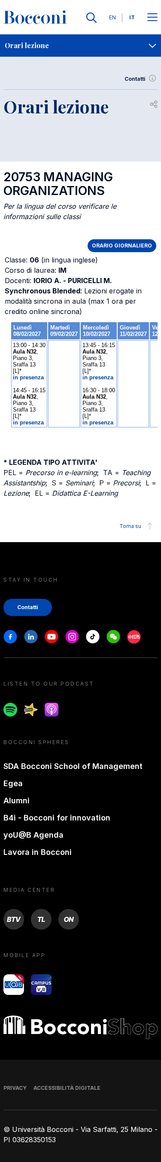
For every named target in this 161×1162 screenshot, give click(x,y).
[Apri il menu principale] (152, 18)
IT (132, 17)
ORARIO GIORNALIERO (122, 245)
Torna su (130, 526)
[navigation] (80, 45)
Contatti (135, 79)
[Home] (35, 17)
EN (112, 17)
